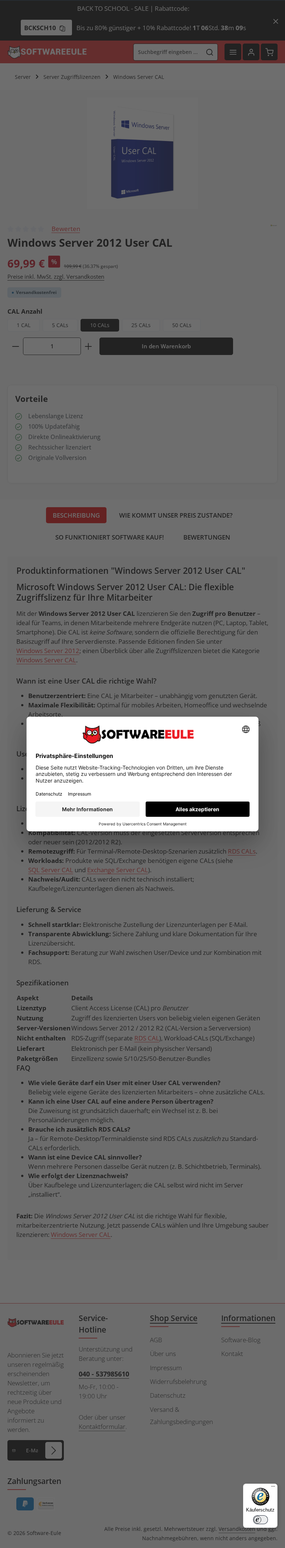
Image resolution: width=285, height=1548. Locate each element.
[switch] (260, 1519)
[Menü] (273, 1488)
